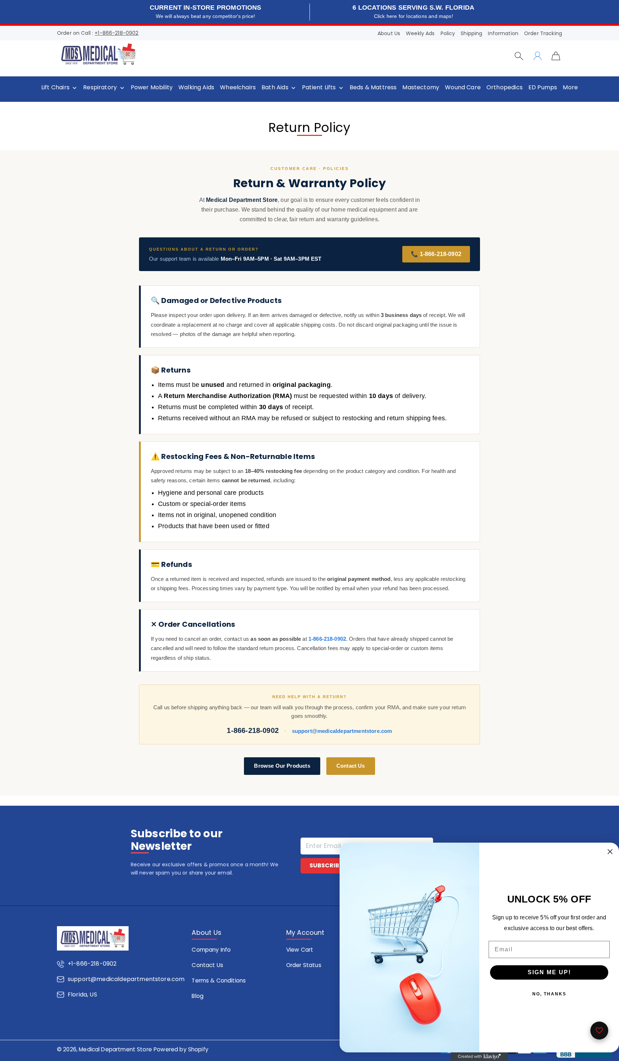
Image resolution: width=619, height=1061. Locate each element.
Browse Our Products (282, 766)
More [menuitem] (570, 87)
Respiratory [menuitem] (100, 87)
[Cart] (555, 55)
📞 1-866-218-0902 (436, 254)
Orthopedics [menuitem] (504, 87)
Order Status (303, 965)
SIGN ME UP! (549, 972)
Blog (197, 996)
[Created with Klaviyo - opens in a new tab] (479, 1056)
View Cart (299, 949)
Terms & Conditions (219, 980)
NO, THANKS (549, 993)
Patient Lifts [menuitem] (319, 87)
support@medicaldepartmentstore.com (342, 731)
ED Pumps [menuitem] (542, 87)
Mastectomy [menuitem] (420, 87)
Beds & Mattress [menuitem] (373, 87)
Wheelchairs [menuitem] (238, 87)
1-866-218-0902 (327, 639)
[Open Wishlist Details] (599, 1030)
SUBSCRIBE (326, 865)
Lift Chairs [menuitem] (55, 87)
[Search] (518, 56)
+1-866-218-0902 (116, 33)
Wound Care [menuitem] (463, 87)
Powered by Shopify (181, 1049)
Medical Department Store (115, 1049)
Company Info (211, 949)
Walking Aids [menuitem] (196, 87)
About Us (389, 33)
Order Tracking (543, 33)
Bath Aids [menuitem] (274, 87)
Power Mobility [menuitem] (152, 87)
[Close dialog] (610, 851)
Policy (448, 33)
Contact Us (350, 766)
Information (503, 33)
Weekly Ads (420, 33)
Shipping (471, 33)
